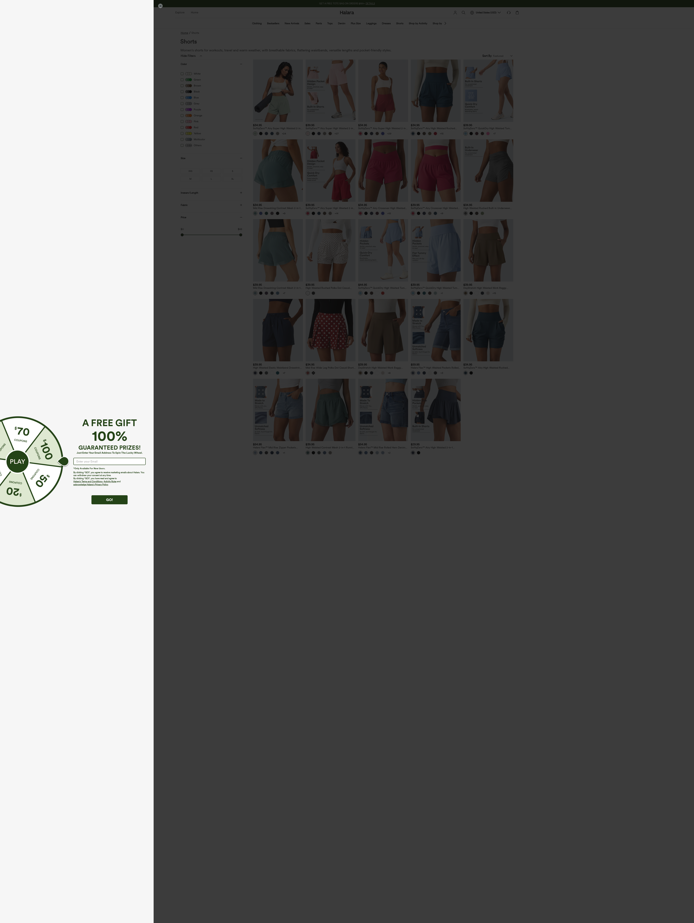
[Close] (160, 6)
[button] (17, 461)
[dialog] (347, 461)
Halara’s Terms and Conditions (87, 481)
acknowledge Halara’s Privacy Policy (90, 484)
